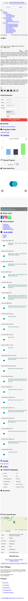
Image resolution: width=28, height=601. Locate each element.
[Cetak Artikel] (14, 90)
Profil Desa (5, 13)
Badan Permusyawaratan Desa (12, 21)
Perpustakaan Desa (7, 228)
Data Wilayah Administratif (12, 24)
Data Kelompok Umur (11, 31)
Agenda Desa (6, 225)
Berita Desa (7, 47)
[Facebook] (2, 90)
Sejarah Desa (9, 14)
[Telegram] (11, 90)
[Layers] (26, 519)
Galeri (5, 466)
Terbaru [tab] (5, 235)
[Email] (8, 90)
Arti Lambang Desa (10, 16)
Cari (20, 7)
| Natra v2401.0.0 (19, 598)
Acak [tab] (4, 237)
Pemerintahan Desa (7, 18)
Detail (8, 531)
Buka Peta (3, 531)
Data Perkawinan (9, 32)
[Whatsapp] (17, 90)
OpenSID (25, 529)
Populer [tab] (5, 236)
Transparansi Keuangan (8, 229)
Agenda (5, 461)
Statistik (5, 135)
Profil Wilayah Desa (10, 15)
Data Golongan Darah (10, 30)
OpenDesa (4, 598)
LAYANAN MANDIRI (10, 126)
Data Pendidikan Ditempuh (12, 26)
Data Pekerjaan (9, 27)
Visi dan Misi (9, 19)
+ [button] (2, 518)
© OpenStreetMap (20, 529)
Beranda (5, 11)
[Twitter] (4, 90)
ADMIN (2, 126)
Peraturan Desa (6, 226)
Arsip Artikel (8, 232)
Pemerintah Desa (9, 20)
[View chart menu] (26, 139)
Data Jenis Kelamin (10, 29)
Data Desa (5, 22)
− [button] (2, 521)
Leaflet (16, 529)
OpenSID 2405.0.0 (11, 598)
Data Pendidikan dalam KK (12, 25)
